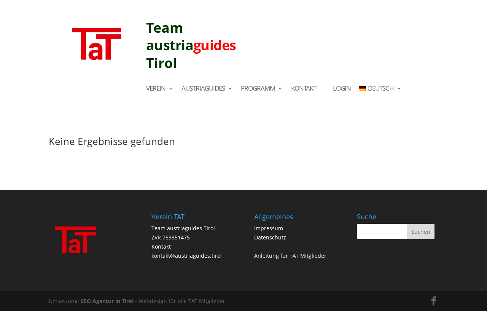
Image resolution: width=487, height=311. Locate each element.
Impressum (268, 228)
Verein (156, 89)
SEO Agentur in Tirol (107, 301)
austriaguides (203, 89)
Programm (258, 89)
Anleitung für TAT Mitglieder (290, 255)
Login (342, 89)
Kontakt (303, 89)
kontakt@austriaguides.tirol (186, 255)
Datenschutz (270, 237)
